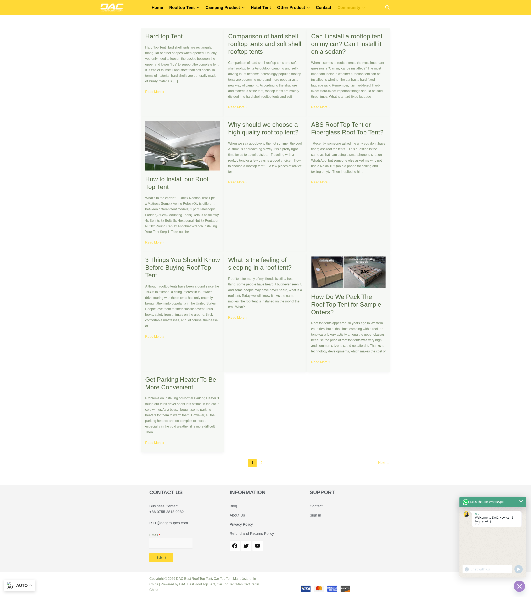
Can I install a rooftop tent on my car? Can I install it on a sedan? (346, 44)
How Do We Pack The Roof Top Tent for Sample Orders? (346, 304)
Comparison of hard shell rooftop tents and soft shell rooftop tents (264, 44)
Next (384, 463)
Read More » (154, 91)
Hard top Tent (164, 36)
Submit (161, 557)
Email (154, 535)
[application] (197, 7)
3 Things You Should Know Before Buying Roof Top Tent (182, 267)
